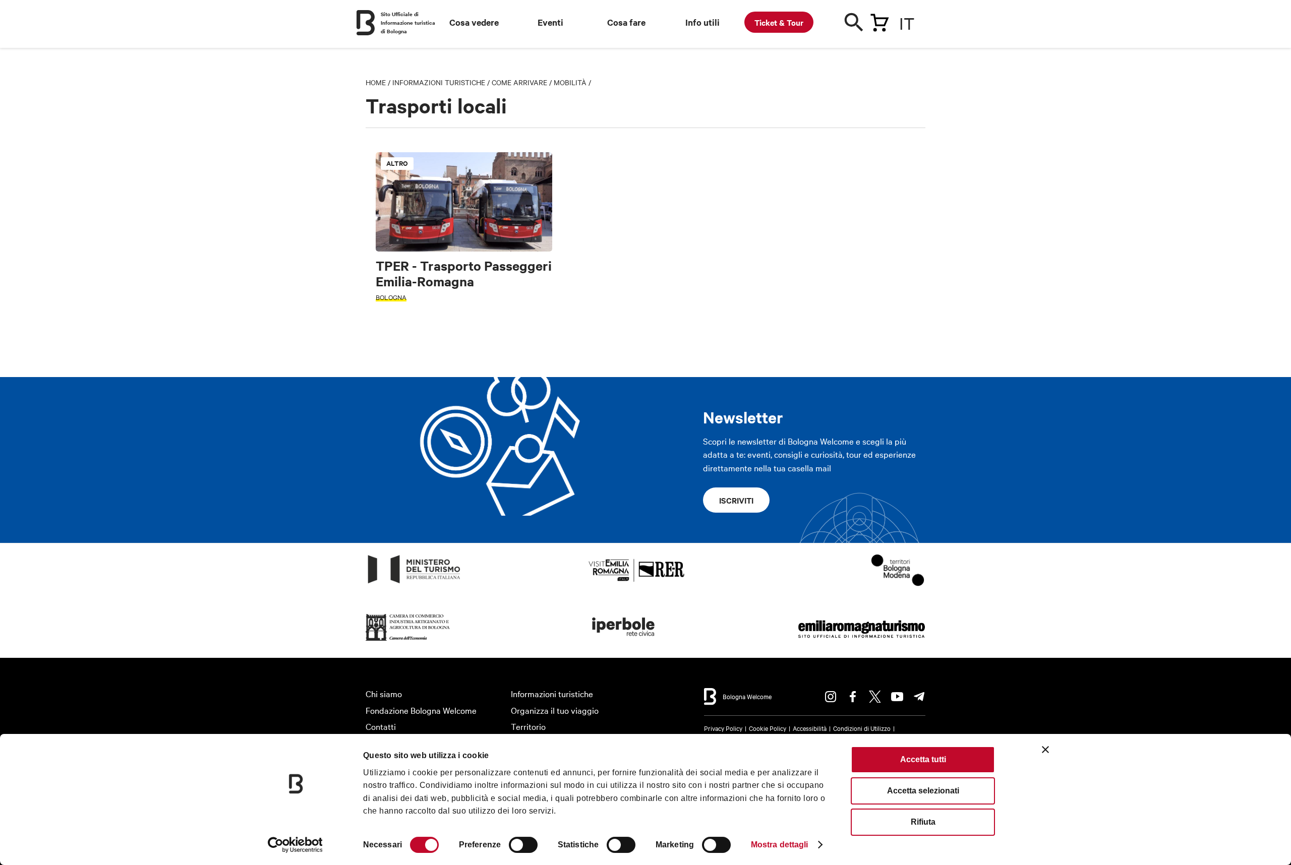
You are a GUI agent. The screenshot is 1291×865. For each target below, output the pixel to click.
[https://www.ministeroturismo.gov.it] (414, 583)
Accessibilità (810, 727)
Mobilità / (572, 82)
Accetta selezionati (923, 790)
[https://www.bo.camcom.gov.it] (408, 641)
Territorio (528, 726)
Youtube (897, 697)
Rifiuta (923, 822)
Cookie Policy (767, 727)
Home (376, 82)
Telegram (919, 697)
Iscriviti (736, 500)
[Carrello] (879, 20)
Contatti (381, 726)
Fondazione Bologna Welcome (421, 710)
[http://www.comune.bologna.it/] (624, 641)
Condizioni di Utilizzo (862, 727)
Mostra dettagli (779, 844)
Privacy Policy (723, 727)
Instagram (831, 697)
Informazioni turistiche (438, 82)
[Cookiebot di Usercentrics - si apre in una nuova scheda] (295, 845)
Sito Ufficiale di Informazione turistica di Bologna (408, 22)
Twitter (875, 697)
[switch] (523, 845)
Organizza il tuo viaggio (555, 710)
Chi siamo (384, 693)
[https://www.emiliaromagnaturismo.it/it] (861, 641)
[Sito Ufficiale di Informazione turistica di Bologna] (366, 22)
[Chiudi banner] (1045, 749)
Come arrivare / (523, 82)
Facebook (853, 697)
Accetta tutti (923, 759)
